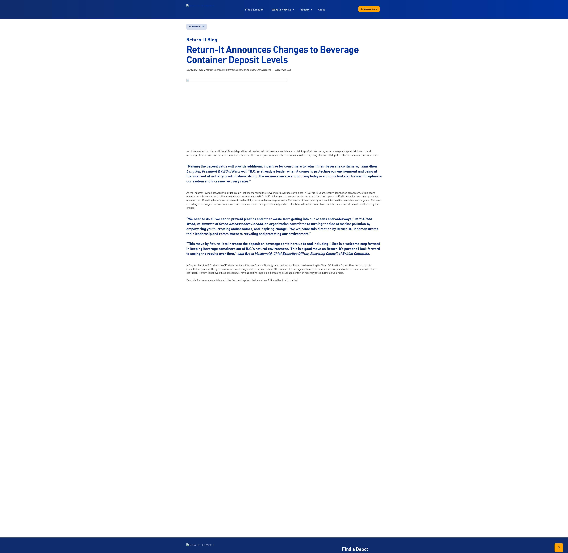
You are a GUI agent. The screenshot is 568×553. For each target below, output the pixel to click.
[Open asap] (558, 547)
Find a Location (254, 9)
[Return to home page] (200, 9)
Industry (304, 9)
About (321, 9)
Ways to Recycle (281, 9)
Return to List (198, 27)
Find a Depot (355, 549)
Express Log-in (370, 9)
